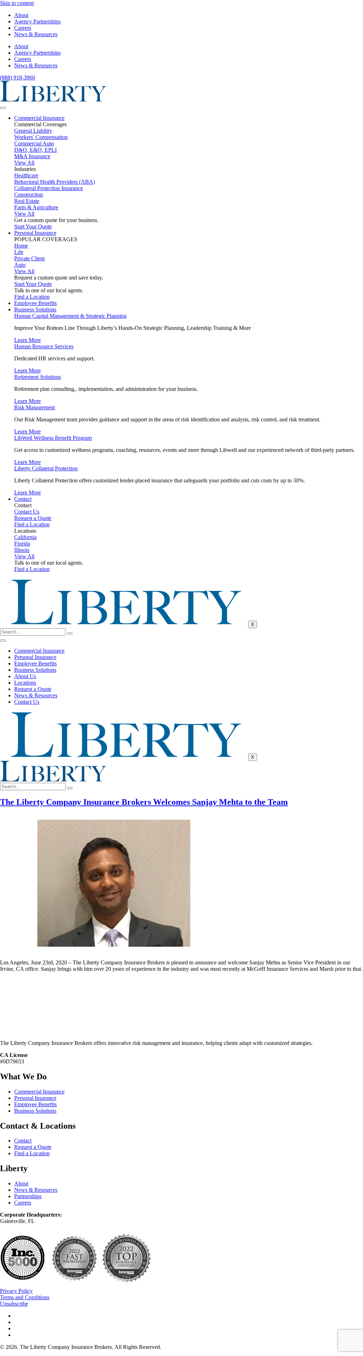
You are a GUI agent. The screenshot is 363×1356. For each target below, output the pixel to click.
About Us (25, 676)
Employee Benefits (35, 303)
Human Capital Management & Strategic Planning (70, 316)
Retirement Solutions (37, 377)
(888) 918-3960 (17, 77)
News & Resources (35, 34)
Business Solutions (35, 309)
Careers (22, 28)
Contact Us (26, 702)
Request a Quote (32, 689)
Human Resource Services (43, 346)
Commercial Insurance (39, 118)
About (21, 15)
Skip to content (17, 3)
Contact (23, 499)
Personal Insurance (35, 233)
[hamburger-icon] (3, 108)
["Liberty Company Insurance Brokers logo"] (53, 99)
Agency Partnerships (37, 21)
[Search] (70, 633)
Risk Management (34, 407)
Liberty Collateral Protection (46, 468)
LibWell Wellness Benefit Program (53, 438)
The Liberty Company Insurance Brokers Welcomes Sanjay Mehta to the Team (144, 802)
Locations (25, 683)
